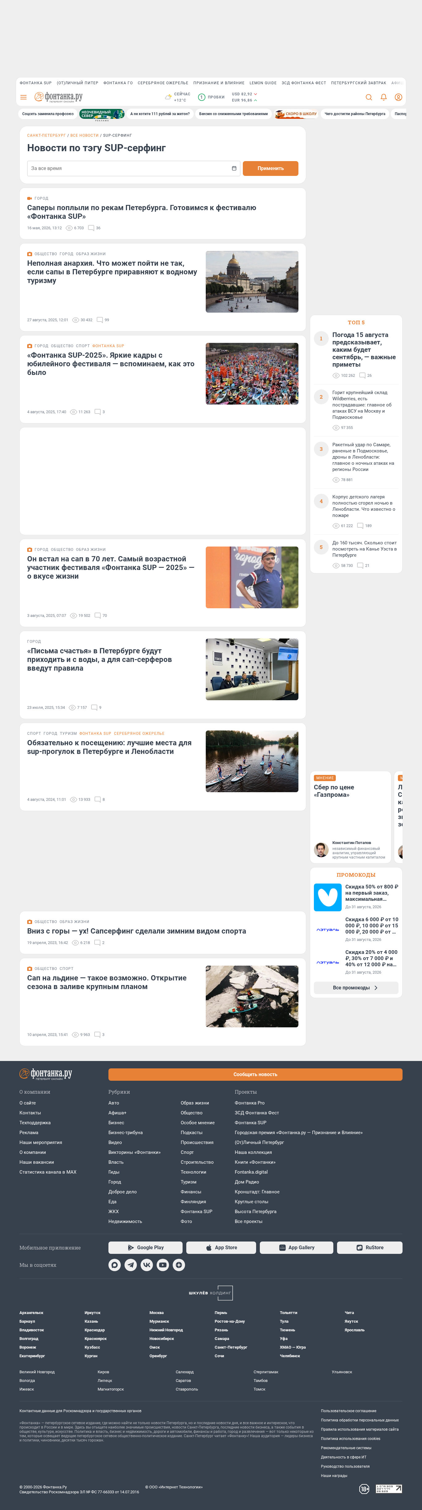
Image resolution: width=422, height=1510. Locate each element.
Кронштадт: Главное (257, 1192)
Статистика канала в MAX (47, 1172)
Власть (116, 1162)
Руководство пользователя (345, 1466)
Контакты (30, 1113)
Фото (186, 1221)
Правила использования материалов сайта (360, 1429)
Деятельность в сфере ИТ (343, 1457)
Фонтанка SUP (36, 83)
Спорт (187, 1152)
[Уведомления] (383, 97)
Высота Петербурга (255, 1211)
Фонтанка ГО (118, 83)
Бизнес (116, 1122)
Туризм (188, 1182)
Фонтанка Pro (250, 1103)
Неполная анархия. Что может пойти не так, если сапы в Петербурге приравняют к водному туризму (112, 272)
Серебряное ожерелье (163, 83)
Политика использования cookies (350, 1439)
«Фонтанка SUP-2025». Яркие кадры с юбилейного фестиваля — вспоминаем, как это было (111, 364)
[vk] (147, 1265)
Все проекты (249, 1221)
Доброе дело (122, 1192)
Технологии (193, 1172)
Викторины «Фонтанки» (134, 1152)
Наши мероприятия (40, 1142)
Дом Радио (247, 1182)
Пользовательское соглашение (348, 1411)
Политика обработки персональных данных (360, 1420)
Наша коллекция (253, 1152)
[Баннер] (102, 114)
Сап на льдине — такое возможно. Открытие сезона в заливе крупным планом (107, 982)
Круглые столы (251, 1201)
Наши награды (334, 1476)
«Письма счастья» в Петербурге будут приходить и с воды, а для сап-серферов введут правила (99, 659)
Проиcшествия (197, 1142)
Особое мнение (198, 1122)
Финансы (191, 1192)
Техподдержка (35, 1122)
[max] (114, 1265)
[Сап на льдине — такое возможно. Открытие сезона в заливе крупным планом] (252, 996)
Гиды (114, 1172)
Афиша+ (117, 1113)
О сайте (27, 1103)
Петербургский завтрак (358, 83)
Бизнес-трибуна (125, 1132)
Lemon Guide (263, 83)
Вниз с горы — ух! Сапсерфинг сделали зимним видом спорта (136, 931)
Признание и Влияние (219, 83)
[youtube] (163, 1265)
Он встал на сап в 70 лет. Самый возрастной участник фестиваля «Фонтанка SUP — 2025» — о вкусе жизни (110, 567)
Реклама (28, 1132)
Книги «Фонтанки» (255, 1162)
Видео (115, 1142)
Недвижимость (125, 1221)
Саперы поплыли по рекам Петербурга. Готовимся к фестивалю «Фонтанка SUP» (141, 212)
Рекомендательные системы (346, 1448)
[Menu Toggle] (23, 97)
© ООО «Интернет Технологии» (174, 1487)
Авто (113, 1103)
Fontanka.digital (251, 1172)
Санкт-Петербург (46, 135)
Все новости (84, 135)
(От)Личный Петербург (259, 1142)
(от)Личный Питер (78, 83)
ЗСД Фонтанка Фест (304, 83)
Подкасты (192, 1132)
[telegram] (130, 1265)
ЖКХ (113, 1211)
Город (114, 1182)
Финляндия (193, 1201)
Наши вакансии (36, 1162)
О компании (32, 1152)
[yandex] (179, 1265)
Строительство (197, 1162)
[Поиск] (368, 97)
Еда (112, 1201)
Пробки (212, 97)
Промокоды (356, 874)
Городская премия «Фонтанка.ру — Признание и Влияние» (299, 1132)
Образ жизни (195, 1103)
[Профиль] (398, 97)
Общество (192, 1113)
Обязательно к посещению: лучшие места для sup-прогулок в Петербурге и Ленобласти (109, 747)
